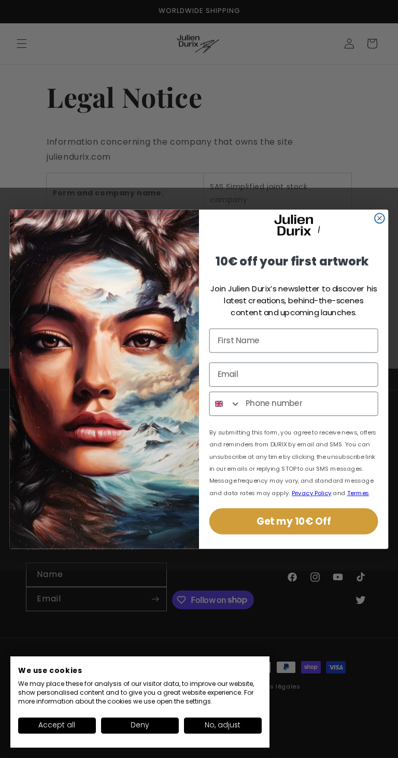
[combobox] (225, 403)
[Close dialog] (380, 218)
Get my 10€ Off (294, 521)
